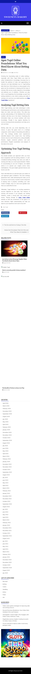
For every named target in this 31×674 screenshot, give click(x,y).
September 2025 (7, 414)
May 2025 (5, 421)
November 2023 (7, 467)
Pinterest (23, 212)
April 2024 (5, 453)
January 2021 (6, 557)
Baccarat (5, 581)
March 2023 (6, 488)
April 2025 (5, 424)
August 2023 (6, 475)
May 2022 (5, 514)
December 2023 (7, 464)
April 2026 (5, 403)
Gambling (5, 589)
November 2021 (7, 530)
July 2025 (5, 419)
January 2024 (6, 461)
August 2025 (6, 416)
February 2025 (7, 427)
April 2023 (5, 485)
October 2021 (6, 533)
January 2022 (6, 525)
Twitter (14, 212)
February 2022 (7, 522)
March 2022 (6, 520)
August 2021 (6, 538)
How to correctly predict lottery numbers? (14, 270)
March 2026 (6, 406)
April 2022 (5, 517)
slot (4, 597)
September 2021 (7, 536)
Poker (4, 594)
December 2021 (7, 528)
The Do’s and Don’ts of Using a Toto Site (15, 225)
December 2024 (7, 432)
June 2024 (5, 448)
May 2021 (5, 546)
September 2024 (7, 440)
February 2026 (7, 408)
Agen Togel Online (24, 197)
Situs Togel (5, 207)
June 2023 (5, 480)
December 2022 (7, 496)
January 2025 (6, 429)
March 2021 (6, 551)
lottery (3, 57)
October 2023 (6, 469)
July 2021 (5, 541)
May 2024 (5, 451)
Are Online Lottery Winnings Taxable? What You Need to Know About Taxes (14, 260)
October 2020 (6, 565)
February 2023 (7, 490)
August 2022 (6, 506)
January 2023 (6, 493)
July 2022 (5, 509)
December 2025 (7, 411)
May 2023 (5, 482)
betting (4, 584)
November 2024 (7, 435)
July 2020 (5, 573)
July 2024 (5, 445)
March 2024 (6, 456)
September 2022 (7, 504)
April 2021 (5, 549)
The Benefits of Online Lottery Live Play (13, 388)
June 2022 (5, 512)
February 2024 (7, 459)
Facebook (6, 212)
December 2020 (7, 559)
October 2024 (6, 437)
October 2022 (6, 501)
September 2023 (7, 472)
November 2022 (7, 498)
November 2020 (7, 562)
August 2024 (6, 443)
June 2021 (5, 543)
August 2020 (6, 570)
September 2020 (7, 567)
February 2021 (7, 554)
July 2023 (5, 477)
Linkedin (5, 216)
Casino (4, 586)
